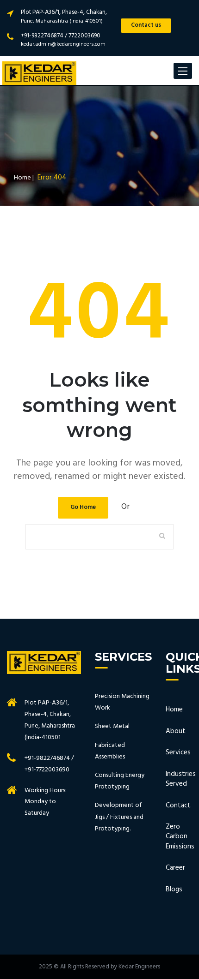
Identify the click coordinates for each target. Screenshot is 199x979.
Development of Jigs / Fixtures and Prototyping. (119, 817)
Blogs (174, 890)
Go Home (83, 507)
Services (174, 753)
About (174, 731)
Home (174, 710)
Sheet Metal (112, 726)
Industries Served (174, 779)
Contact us (146, 25)
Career (174, 868)
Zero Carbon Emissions (174, 837)
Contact (174, 806)
